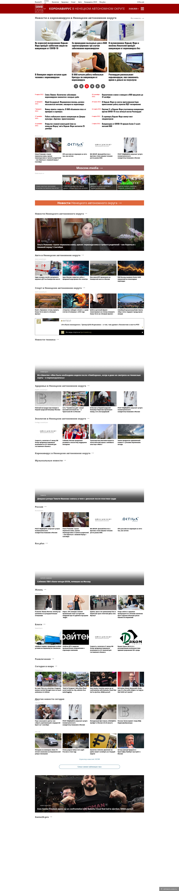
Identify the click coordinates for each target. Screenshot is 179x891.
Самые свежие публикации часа (89, 767)
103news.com (39, 703)
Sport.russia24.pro (41, 292)
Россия (39, 507)
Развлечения (43, 659)
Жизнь (39, 589)
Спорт (73, 2)
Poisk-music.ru (39, 173)
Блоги (38, 624)
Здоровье (64, 2)
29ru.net (37, 732)
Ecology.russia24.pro (41, 422)
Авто (80, 2)
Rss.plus (103, 2)
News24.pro (38, 628)
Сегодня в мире (44, 666)
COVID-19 (46, 2)
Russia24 (38, 2)
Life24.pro (38, 593)
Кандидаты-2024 (90, 2)
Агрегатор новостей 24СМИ (89, 759)
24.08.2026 (133, 8)
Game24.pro (42, 817)
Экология (55, 2)
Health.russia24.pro (41, 390)
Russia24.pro (39, 136)
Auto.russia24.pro (40, 259)
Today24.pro (39, 670)
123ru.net (140, 2)
